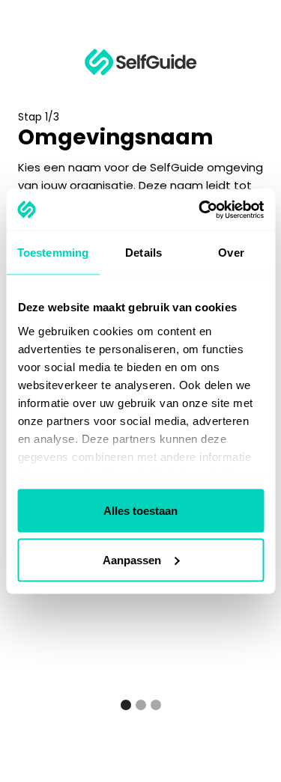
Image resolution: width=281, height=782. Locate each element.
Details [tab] (143, 252)
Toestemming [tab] (52, 252)
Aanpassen (132, 559)
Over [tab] (231, 252)
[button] (126, 705)
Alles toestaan (140, 510)
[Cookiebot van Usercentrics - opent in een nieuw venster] (200, 209)
